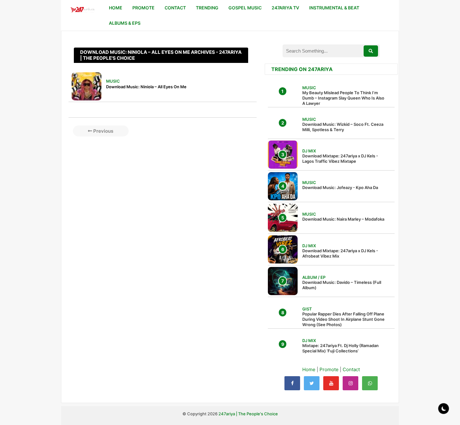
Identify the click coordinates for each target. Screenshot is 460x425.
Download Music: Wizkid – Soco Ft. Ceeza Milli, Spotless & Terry (342, 127)
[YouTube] (331, 383)
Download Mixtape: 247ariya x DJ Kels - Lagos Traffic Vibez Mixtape (340, 158)
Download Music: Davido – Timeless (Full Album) (341, 285)
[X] (311, 383)
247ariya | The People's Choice (248, 413)
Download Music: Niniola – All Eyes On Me (146, 86)
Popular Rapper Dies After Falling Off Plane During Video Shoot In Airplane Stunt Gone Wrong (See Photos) (343, 319)
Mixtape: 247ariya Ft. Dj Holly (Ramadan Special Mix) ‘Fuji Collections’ (340, 348)
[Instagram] (350, 383)
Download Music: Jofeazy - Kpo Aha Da (340, 187)
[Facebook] (292, 383)
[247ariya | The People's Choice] (82, 10)
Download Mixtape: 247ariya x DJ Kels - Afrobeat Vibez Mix (340, 253)
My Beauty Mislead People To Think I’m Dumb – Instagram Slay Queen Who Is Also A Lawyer (343, 98)
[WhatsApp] (370, 383)
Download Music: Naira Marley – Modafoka (343, 219)
